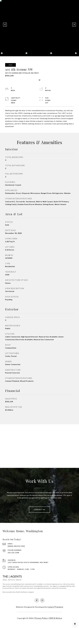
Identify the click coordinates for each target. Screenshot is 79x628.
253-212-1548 (13, 552)
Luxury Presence (55, 607)
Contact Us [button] (39, 509)
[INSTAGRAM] (42, 600)
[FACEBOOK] (37, 600)
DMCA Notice (55, 618)
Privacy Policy (41, 618)
